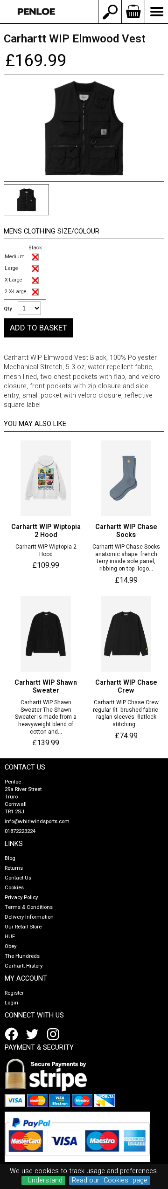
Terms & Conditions (29, 907)
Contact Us (18, 878)
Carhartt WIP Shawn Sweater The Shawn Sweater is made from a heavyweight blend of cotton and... (46, 717)
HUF (10, 937)
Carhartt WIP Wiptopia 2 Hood (46, 550)
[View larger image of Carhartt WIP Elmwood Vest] (84, 128)
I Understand (43, 1180)
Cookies (14, 888)
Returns (14, 868)
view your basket (133, 11)
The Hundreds (22, 956)
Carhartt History (23, 966)
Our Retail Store (23, 927)
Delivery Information (29, 917)
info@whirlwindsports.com (37, 821)
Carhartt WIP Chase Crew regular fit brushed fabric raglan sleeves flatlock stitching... (126, 713)
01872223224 (20, 831)
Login (11, 1003)
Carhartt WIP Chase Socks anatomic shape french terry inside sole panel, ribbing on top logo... (126, 557)
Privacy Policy (21, 897)
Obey (10, 946)
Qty (8, 309)
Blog (10, 858)
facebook (13, 1034)
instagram (55, 1034)
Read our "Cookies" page (109, 1180)
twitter (34, 1034)
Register (14, 993)
